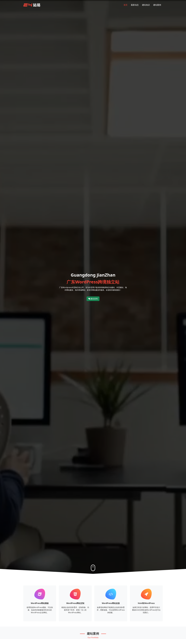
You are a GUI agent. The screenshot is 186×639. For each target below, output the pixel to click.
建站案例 (157, 5)
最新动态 (135, 5)
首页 (125, 5)
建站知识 (146, 5)
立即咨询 (39, 618)
